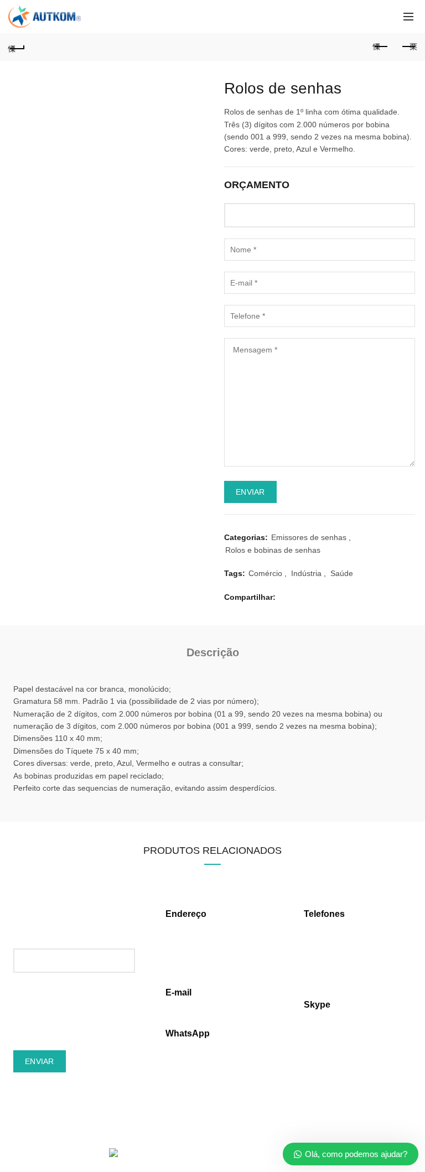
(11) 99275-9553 (194, 1046)
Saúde (341, 573)
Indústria (306, 573)
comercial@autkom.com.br (212, 1004)
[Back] (16, 47)
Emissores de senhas (308, 537)
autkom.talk (324, 1017)
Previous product (381, 47)
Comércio (265, 573)
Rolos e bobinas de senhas (272, 550)
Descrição (212, 652)
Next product (408, 47)
